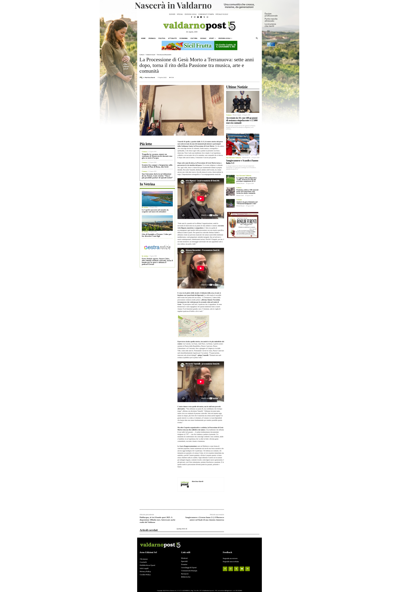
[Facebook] (191, 17)
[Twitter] (204, 17)
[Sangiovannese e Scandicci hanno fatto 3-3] (242, 144)
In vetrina (145, 207)
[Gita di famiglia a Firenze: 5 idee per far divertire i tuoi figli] (157, 223)
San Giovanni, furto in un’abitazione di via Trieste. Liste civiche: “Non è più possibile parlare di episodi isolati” (157, 176)
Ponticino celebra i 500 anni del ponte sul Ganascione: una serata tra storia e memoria (247, 191)
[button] (256, 38)
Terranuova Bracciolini (164, 54)
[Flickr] (207, 17)
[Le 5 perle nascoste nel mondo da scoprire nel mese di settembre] (157, 198)
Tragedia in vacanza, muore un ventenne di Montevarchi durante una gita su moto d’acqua (157, 156)
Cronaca (144, 151)
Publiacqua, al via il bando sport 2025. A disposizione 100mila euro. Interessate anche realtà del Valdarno (157, 519)
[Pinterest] (243, 77)
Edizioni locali (150, 54)
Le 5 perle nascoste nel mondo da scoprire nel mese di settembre (155, 211)
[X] (238, 77)
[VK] (248, 77)
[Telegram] (201, 17)
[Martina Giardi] (141, 77)
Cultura (141, 54)
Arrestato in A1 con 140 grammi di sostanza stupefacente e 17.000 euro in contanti (241, 120)
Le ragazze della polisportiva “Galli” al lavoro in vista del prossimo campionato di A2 (246, 179)
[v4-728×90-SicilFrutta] (199, 45)
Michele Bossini (246, 157)
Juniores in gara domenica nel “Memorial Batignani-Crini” (246, 202)
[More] (257, 77)
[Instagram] (194, 17)
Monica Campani (237, 115)
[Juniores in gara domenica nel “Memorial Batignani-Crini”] (230, 203)
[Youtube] (198, 17)
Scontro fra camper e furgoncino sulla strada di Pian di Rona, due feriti (157, 166)
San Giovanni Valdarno (233, 157)
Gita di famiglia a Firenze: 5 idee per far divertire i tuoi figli (157, 235)
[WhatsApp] (252, 77)
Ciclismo (239, 199)
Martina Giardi (150, 77)
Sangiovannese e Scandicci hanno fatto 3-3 (242, 161)
